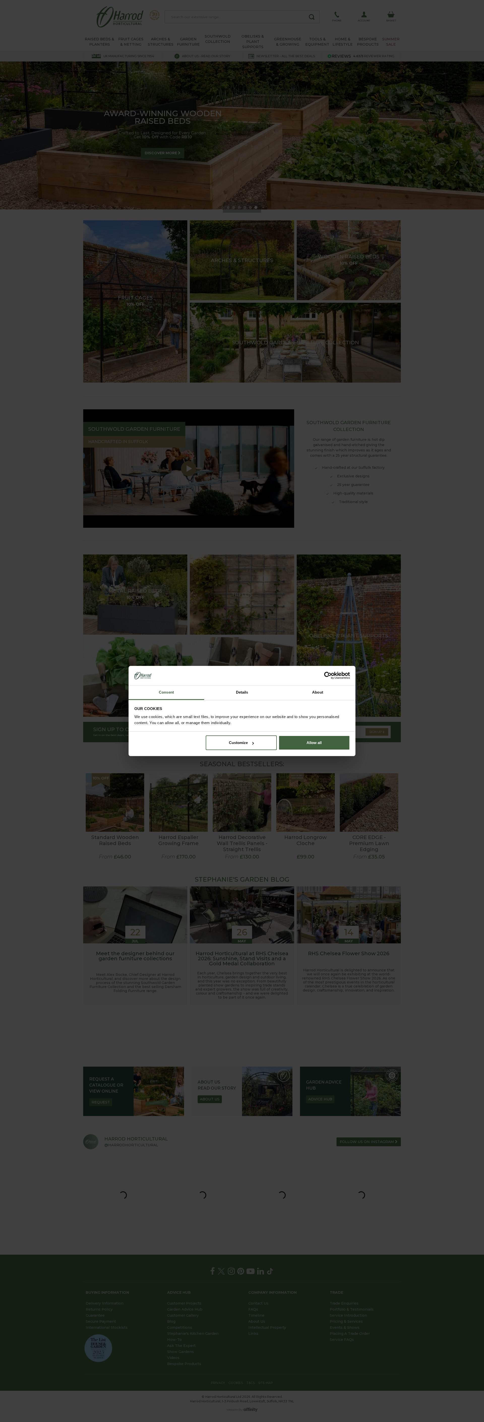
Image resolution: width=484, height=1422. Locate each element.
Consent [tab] (166, 692)
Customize (238, 742)
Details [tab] (242, 692)
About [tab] (317, 692)
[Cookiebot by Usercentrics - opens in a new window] (328, 675)
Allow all (314, 742)
